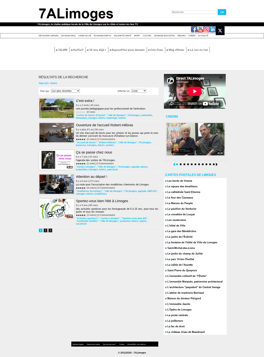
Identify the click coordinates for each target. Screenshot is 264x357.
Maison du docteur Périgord (184, 298)
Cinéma (191, 36)
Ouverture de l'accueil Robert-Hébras (104, 125)
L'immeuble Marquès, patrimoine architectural (195, 281)
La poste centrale (177, 315)
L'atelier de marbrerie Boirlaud (185, 292)
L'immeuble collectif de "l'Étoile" (187, 276)
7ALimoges (134, 115)
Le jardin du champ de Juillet (185, 253)
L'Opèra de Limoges (179, 309)
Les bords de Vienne (179, 180)
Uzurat (122, 118)
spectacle (112, 169)
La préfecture (175, 320)
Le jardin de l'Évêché (179, 236)
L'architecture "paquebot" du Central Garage (193, 287)
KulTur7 (78, 49)
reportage (111, 118)
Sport (137, 36)
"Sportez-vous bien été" (134, 218)
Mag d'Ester (176, 49)
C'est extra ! (85, 101)
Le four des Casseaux (180, 197)
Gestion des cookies (93, 344)
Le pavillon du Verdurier (181, 208)
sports (142, 221)
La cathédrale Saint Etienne (183, 192)
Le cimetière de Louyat (181, 214)
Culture (147, 36)
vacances (81, 223)
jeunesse (81, 145)
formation (81, 118)
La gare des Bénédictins (181, 231)
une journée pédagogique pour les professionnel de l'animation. (111, 108)
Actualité (203, 36)
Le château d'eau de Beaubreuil (186, 332)
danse (144, 166)
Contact (122, 344)
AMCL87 (152, 191)
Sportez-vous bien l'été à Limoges (102, 201)
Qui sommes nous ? (110, 344)
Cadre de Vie (84, 36)
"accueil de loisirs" (86, 142)
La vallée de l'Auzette (180, 264)
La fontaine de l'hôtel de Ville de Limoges (192, 242)
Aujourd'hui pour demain (128, 49)
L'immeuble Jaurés (178, 304)
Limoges (92, 118)
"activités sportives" (87, 218)
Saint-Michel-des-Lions (181, 248)
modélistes (101, 193)
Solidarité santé (122, 36)
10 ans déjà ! (98, 49)
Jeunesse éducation (164, 36)
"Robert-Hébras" (107, 142)
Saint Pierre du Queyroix (182, 270)
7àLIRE (62, 49)
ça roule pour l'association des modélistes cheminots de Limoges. (113, 184)
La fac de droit (176, 326)
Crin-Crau (157, 49)
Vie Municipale (68, 36)
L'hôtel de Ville (176, 225)
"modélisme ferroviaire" (89, 191)
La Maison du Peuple (180, 203)
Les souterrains (176, 220)
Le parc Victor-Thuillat (180, 259)
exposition (81, 169)
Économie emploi (102, 36)
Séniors (181, 36)
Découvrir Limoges (48, 36)
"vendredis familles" (87, 221)
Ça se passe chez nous (94, 152)
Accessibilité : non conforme (136, 344)
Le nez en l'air (198, 49)
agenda (135, 166)
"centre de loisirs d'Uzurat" (91, 115)
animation (146, 115)
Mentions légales (78, 344)
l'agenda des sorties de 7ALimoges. (96, 160)
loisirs (101, 118)
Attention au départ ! (91, 177)
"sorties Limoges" (86, 166)
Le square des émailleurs (182, 186)
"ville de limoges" (116, 115)
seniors (110, 145)
